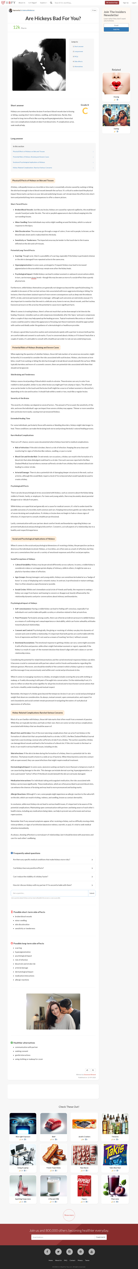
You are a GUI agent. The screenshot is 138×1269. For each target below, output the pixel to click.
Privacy (80, 1260)
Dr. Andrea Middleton (27, 10)
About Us (22, 3)
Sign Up (126, 3)
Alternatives (78, 66)
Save (94, 10)
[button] (53, 859)
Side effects (78, 61)
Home (51, 1260)
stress (33, 277)
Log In (134, 3)
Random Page (113, 2)
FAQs (76, 56)
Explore (43, 3)
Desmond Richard (90, 1074)
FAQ (65, 1260)
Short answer (78, 46)
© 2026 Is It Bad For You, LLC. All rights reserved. (69, 1267)
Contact (72, 1260)
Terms (87, 1260)
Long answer (78, 51)
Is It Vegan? (32, 3)
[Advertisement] (50, 1091)
